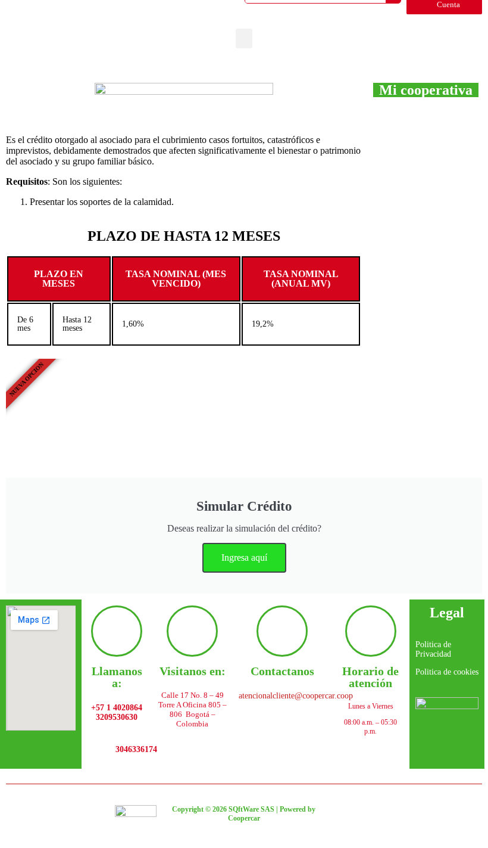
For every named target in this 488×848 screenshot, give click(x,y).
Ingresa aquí (244, 557)
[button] (244, 38)
